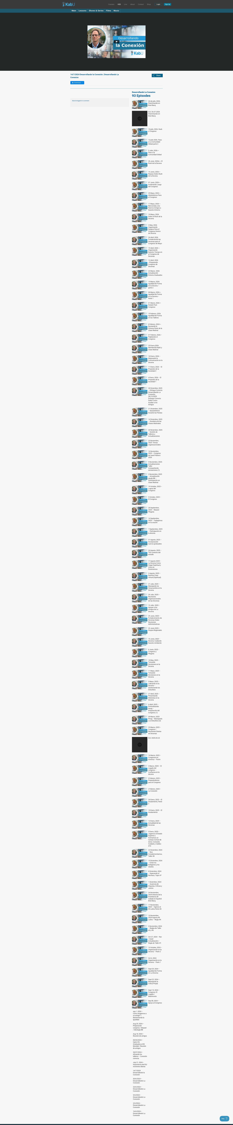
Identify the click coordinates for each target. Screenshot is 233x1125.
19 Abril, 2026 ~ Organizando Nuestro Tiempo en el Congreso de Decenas (155, 252)
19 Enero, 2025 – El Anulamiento (155, 811)
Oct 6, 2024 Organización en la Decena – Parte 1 (155, 960)
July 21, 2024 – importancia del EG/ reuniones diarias (155, 1067)
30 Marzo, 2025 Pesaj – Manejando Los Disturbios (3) (155, 719)
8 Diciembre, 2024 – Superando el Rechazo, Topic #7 (154, 873)
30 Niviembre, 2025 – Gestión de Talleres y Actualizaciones (155, 433)
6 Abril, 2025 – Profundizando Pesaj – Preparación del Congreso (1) (154, 708)
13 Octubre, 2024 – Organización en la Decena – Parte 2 (155, 950)
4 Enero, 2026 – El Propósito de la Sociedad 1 (154, 380)
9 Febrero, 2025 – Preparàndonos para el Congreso (154, 780)
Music (116, 11)
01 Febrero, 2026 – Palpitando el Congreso (155, 337)
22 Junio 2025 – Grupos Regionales (155, 629)
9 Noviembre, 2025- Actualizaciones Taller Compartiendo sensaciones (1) (155, 466)
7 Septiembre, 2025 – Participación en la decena (155, 531)
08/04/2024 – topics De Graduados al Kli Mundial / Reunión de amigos (154, 1046)
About (132, 4)
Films (108, 11)
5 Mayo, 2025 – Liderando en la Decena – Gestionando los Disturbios (154, 686)
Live (125, 4)
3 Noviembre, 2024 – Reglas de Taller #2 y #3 (155, 928)
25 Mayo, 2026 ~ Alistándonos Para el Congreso (154, 195)
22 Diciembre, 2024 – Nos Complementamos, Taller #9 (155, 853)
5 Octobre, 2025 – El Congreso (154, 498)
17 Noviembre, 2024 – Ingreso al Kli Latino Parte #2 (154, 907)
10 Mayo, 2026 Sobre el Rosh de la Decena (155, 216)
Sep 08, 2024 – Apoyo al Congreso (155, 1002)
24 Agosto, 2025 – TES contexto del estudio (154, 552)
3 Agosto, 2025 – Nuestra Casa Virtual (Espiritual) (154, 575)
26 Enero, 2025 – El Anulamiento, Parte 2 (155, 802)
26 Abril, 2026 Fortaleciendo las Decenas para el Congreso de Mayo (155, 240)
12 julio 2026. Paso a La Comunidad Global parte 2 (155, 142)
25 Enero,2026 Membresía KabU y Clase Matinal (155, 348)
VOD (119, 4)
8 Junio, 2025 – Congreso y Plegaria (153, 652)
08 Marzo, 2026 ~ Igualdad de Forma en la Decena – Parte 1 (155, 295)
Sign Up (167, 4)
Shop (149, 4)
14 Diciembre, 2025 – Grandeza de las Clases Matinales (155, 421)
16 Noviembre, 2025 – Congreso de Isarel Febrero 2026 (154, 454)
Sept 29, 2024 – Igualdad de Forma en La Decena (155, 971)
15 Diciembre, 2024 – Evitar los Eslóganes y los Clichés (155, 864)
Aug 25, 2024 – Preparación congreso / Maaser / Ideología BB (155, 1027)
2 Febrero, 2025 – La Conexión (154, 790)
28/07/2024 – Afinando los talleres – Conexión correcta (155, 1057)
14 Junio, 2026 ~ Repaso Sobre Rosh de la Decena (155, 174)
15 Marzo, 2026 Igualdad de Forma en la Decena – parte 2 (155, 285)
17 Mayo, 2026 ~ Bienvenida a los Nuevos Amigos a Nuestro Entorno (154, 207)
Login (158, 4)
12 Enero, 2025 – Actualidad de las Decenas (154, 823)
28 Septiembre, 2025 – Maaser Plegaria (153, 510)
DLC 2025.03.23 (154, 738)
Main (74, 11)
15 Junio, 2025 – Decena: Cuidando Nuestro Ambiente (155, 641)
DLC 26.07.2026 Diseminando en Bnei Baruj (154, 114)
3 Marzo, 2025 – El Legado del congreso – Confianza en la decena (155, 770)
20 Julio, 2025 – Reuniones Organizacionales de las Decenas (154, 598)
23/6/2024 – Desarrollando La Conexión (154, 1099)
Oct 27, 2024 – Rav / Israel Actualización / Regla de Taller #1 (155, 940)
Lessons (82, 11)
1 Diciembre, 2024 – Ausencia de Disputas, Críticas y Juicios (155, 885)
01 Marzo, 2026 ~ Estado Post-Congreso (154, 305)
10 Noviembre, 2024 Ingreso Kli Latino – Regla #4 (154, 918)
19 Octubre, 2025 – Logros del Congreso (155, 488)
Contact (141, 4)
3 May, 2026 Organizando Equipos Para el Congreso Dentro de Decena (154, 229)
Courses (111, 4)
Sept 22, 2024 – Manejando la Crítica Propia (154, 981)
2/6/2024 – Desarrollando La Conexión (154, 1119)
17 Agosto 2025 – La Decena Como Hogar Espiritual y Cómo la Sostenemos (154, 565)
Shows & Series (96, 11)
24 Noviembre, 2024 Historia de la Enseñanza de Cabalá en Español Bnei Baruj (155, 897)
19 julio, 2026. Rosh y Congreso (155, 130)
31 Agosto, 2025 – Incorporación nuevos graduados (155, 542)
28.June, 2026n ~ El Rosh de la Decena (155, 162)
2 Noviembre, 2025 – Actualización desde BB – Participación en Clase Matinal (155, 478)
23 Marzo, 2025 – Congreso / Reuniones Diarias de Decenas (154, 730)
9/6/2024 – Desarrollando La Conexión (154, 1109)
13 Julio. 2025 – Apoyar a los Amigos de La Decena (154, 608)
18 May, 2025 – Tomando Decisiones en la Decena (154, 663)
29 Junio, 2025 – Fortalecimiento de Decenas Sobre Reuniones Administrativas (155, 620)
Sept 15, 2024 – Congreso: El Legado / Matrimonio (154, 993)
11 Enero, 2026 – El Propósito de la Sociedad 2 (155, 369)
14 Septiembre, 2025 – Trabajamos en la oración (155, 520)
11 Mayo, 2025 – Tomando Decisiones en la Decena (154, 674)
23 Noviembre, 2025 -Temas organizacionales (154, 443)
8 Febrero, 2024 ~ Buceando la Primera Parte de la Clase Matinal (155, 327)
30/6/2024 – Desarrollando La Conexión (154, 1088)
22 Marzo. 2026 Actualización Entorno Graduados (155, 273)
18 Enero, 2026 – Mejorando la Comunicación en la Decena (155, 359)
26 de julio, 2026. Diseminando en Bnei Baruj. (154, 103)
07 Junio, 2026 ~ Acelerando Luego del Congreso (154, 184)
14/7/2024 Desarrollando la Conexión (154, 1077)
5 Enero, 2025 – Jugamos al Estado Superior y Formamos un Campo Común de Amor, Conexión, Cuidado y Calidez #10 (155, 839)
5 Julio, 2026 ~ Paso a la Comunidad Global (155, 153)
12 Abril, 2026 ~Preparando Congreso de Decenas (153, 263)
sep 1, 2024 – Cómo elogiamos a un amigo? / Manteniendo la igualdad (155, 1015)
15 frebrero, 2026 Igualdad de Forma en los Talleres (155, 316)
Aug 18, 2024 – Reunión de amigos (155, 1035)
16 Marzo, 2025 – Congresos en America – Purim (154, 757)
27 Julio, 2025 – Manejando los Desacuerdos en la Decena (155, 587)
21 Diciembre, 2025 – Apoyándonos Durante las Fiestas (155, 411)
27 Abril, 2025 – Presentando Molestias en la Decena (154, 697)
